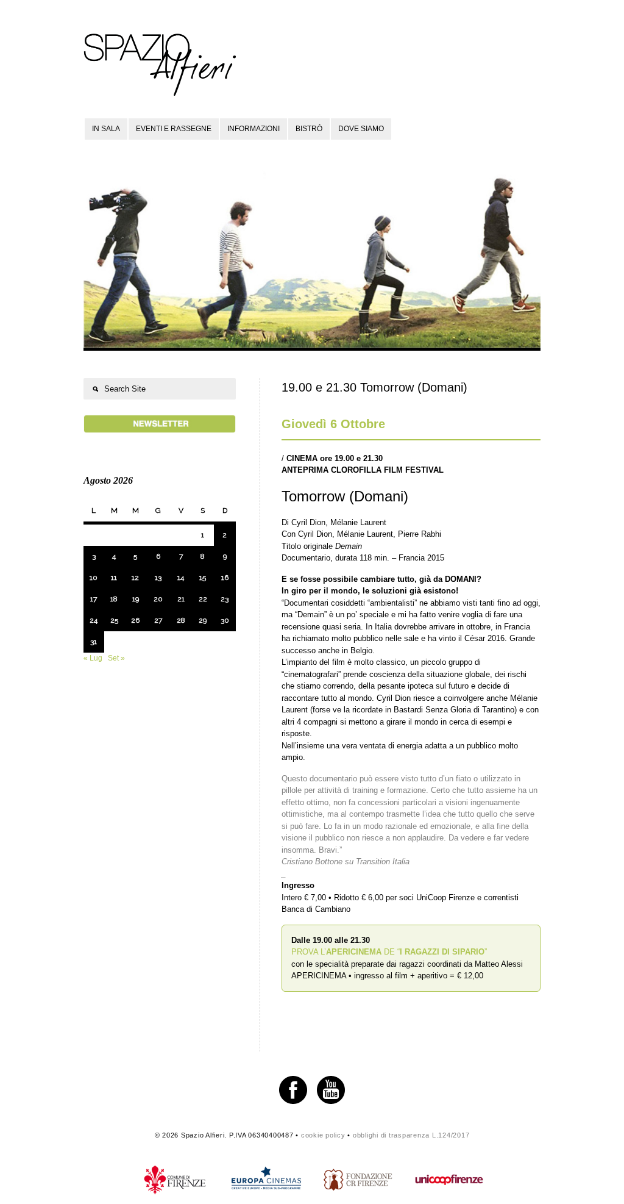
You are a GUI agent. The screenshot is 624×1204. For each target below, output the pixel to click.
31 (93, 641)
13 (158, 577)
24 (94, 620)
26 (135, 620)
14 (180, 577)
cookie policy (323, 1135)
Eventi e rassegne (173, 128)
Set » (116, 658)
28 (181, 620)
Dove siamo (361, 128)
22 (203, 599)
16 (225, 577)
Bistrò (309, 128)
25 (114, 620)
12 (135, 577)
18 (114, 599)
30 (225, 620)
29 (203, 620)
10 (94, 577)
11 (114, 577)
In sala (106, 128)
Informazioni (253, 128)
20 (158, 599)
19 (135, 599)
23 (225, 599)
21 (181, 599)
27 (158, 620)
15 (202, 577)
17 (93, 599)
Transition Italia (383, 861)
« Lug (92, 658)
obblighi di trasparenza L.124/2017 (411, 1135)
